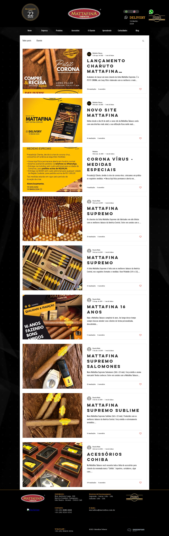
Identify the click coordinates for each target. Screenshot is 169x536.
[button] (143, 41)
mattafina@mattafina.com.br (102, 510)
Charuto (39, 40)
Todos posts (26, 40)
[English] (135, 11)
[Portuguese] (127, 11)
